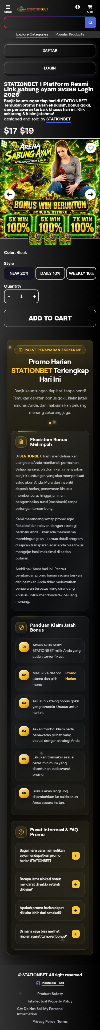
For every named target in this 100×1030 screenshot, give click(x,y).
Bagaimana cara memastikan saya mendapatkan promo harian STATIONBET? (42, 855)
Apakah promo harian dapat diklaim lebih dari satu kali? (42, 910)
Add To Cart (50, 318)
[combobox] (44, 22)
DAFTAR (50, 50)
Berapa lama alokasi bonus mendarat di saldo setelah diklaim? (40, 884)
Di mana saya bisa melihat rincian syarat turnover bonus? (43, 934)
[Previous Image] (9, 194)
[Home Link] (33, 9)
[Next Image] (90, 194)
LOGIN (50, 68)
